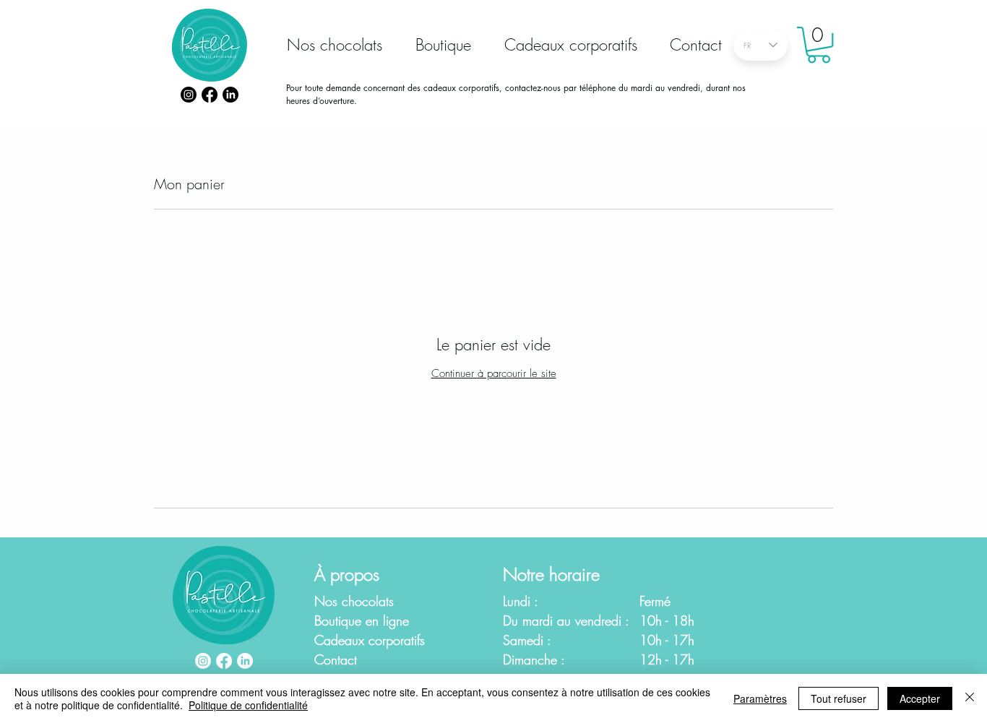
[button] (818, 45)
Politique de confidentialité (248, 705)
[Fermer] (969, 698)
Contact (335, 659)
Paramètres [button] (760, 698)
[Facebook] (209, 95)
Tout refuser (838, 698)
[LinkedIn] (230, 95)
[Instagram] (189, 95)
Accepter (920, 698)
